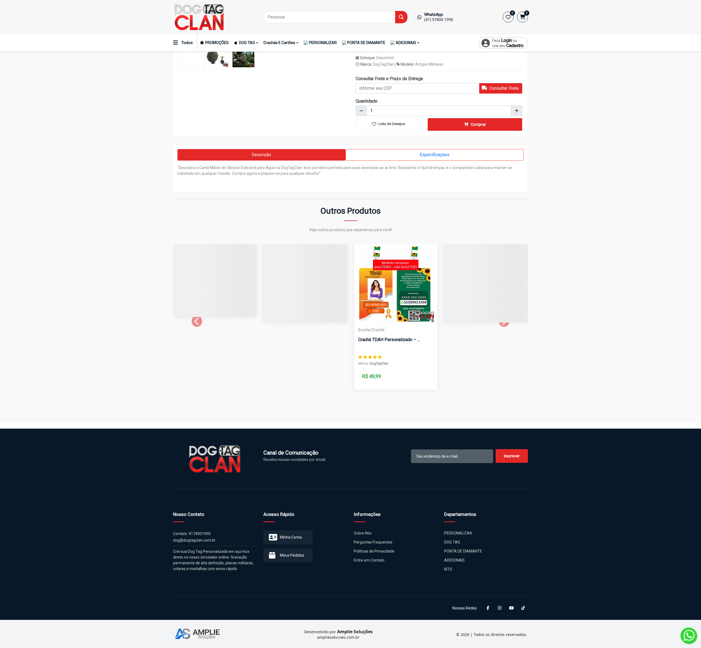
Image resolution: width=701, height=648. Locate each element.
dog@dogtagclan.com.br (194, 540)
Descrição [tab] (261, 154)
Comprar (478, 124)
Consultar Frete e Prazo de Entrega (389, 78)
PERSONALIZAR (323, 42)
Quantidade (366, 101)
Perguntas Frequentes (373, 542)
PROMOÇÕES (217, 42)
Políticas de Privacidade (374, 551)
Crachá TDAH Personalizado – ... (389, 339)
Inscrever (512, 456)
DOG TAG (247, 42)
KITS (448, 569)
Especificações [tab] (434, 154)
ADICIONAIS (406, 42)
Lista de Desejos (391, 124)
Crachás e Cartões (279, 42)
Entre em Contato (369, 560)
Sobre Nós (363, 533)
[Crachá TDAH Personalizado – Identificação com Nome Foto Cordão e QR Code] (395, 285)
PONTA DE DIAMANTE (366, 42)
